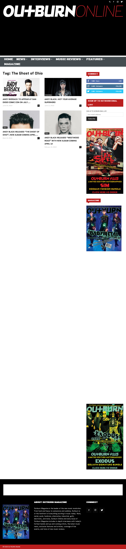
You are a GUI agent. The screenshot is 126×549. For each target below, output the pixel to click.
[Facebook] (113, 1)
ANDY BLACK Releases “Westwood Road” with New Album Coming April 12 (62, 140)
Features (94, 59)
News (20, 59)
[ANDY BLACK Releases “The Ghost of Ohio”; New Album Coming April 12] (21, 119)
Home (8, 59)
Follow (119, 86)
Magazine (12, 64)
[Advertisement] (63, 38)
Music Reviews (68, 59)
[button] (110, 2)
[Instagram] (117, 1)
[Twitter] (122, 1)
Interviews (40, 59)
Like (120, 81)
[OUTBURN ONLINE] (63, 11)
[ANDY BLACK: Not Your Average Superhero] (63, 87)
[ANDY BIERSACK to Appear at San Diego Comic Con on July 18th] (21, 87)
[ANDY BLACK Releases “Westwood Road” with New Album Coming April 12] (63, 122)
